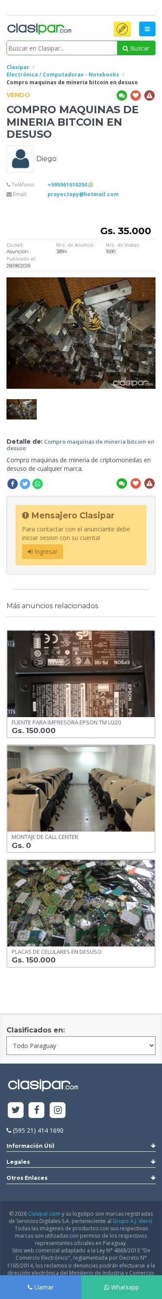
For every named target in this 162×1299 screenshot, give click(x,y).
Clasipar (17, 67)
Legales (18, 1162)
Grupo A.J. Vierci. (133, 1221)
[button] (122, 29)
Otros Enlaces (27, 1178)
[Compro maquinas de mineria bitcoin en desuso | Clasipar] (21, 403)
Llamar (43, 1287)
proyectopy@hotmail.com (83, 194)
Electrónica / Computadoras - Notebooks (62, 74)
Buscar (138, 48)
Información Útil (30, 1146)
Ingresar (45, 551)
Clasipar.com (44, 1213)
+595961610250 (68, 184)
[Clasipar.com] (38, 29)
